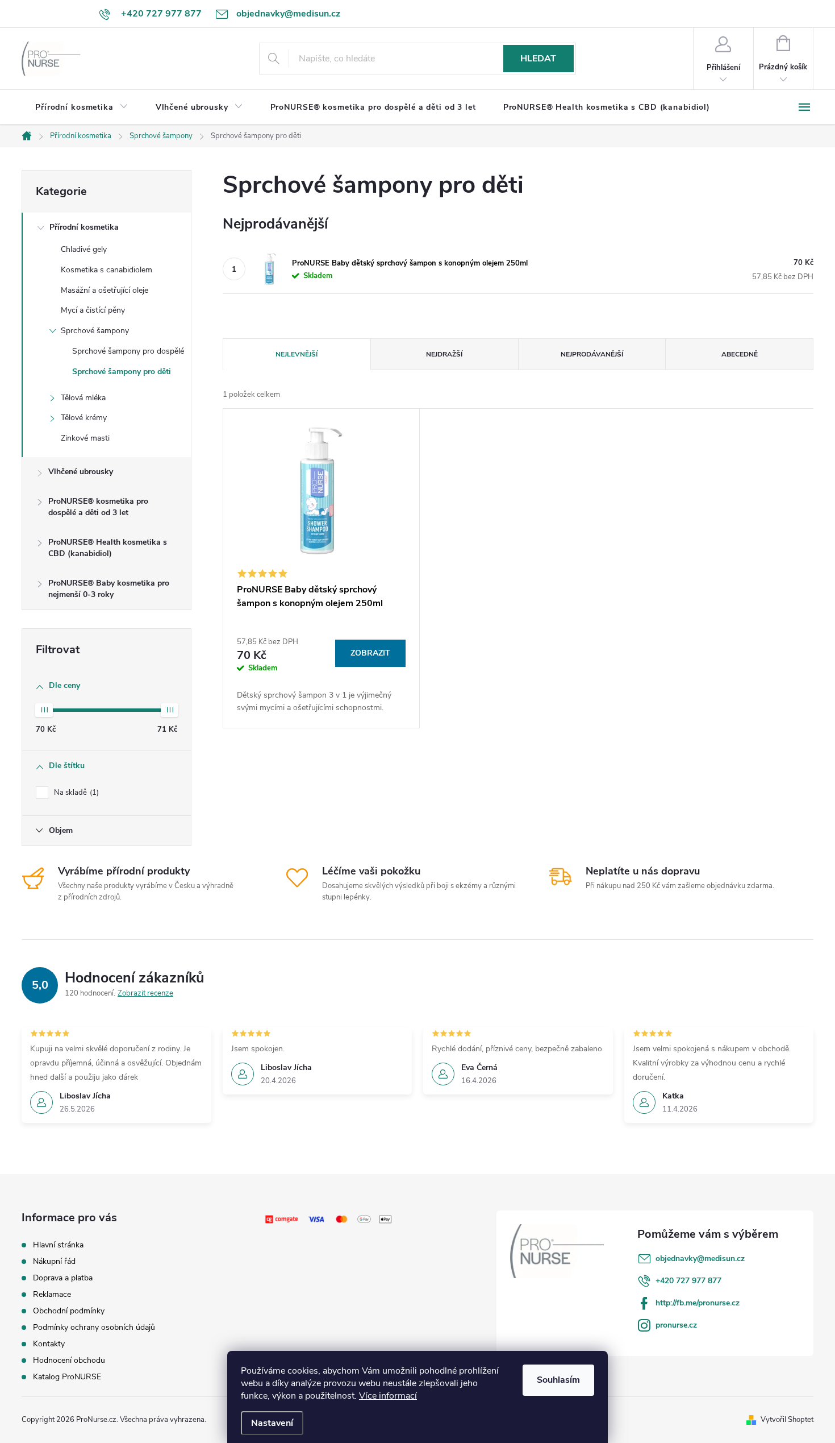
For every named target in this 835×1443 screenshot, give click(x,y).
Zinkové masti (85, 438)
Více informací (388, 1396)
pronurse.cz (676, 1325)
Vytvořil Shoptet (787, 1420)
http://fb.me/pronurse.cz (698, 1302)
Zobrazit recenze (145, 993)
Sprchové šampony (95, 330)
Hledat (538, 58)
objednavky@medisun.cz (700, 1258)
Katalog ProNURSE (67, 1376)
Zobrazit (370, 653)
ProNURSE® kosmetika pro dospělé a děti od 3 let (98, 507)
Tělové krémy (84, 417)
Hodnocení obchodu (69, 1360)
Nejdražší (444, 354)
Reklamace (52, 1294)
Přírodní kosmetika (84, 227)
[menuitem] (82, 107)
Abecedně (739, 354)
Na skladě (75, 792)
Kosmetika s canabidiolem (106, 269)
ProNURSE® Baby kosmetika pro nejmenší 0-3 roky (108, 589)
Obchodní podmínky (69, 1310)
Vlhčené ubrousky (80, 471)
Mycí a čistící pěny (93, 310)
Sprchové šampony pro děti (121, 371)
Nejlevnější (296, 354)
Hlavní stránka (58, 1244)
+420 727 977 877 (688, 1280)
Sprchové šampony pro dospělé (128, 351)
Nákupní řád (54, 1261)
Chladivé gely (84, 249)
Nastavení (272, 1423)
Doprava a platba (63, 1277)
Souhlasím (558, 1380)
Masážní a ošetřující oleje (104, 290)
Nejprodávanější (592, 354)
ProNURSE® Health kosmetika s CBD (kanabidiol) (107, 548)
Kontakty (49, 1343)
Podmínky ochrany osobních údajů (94, 1327)
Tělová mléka (83, 397)
